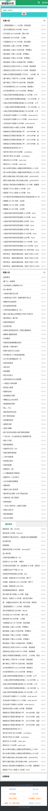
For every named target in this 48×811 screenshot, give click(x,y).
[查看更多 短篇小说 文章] (44, 272)
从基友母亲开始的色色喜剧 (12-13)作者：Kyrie (20, 242)
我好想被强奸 (8, 514)
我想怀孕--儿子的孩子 (11, 477)
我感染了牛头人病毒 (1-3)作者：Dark (17, 189)
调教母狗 (6, 485)
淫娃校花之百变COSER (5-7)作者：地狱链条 (19, 70)
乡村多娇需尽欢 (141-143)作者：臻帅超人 (18, 87)
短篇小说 (6, 272)
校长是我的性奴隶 (9, 306)
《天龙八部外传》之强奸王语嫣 (14, 506)
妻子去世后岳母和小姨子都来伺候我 (16, 432)
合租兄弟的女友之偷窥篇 (12, 379)
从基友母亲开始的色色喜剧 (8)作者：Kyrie (18, 229)
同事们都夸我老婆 (9, 453)
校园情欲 (6, 545)
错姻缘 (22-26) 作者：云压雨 (13, 209)
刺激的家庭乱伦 (9, 322)
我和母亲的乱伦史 (9, 412)
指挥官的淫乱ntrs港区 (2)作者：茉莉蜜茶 (18, 127)
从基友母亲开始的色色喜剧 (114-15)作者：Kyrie (20, 246)
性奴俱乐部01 (8, 461)
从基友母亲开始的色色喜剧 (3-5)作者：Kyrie (19, 217)
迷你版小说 (29, 785)
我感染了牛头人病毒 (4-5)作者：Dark (17, 193)
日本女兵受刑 (8, 518)
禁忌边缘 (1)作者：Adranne (13, 533)
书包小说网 (13, 798)
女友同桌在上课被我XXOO (13, 285)
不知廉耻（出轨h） (35, 798)
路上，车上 (7, 408)
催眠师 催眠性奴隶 (10, 334)
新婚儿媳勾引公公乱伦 (11, 351)
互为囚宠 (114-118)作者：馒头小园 (16, 34)
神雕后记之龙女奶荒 (10, 400)
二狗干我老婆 (8, 457)
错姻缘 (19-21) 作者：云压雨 (13, 205)
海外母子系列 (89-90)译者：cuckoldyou (17, 152)
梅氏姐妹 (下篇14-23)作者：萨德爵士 (17, 58)
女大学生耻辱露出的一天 (12, 359)
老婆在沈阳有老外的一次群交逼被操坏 (17, 330)
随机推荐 (8, 524)
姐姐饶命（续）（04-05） (12, 529)
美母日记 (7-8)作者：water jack (14, 164)
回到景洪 (6, 277)
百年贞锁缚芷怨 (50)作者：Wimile (15, 29)
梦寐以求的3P (8, 510)
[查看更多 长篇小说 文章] (44, 21)
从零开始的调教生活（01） (13, 310)
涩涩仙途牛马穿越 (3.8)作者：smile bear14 (19, 123)
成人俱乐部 (7, 289)
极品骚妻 (6, 371)
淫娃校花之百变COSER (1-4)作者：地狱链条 (19, 66)
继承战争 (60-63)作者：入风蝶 (14, 38)
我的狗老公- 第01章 (10, 318)
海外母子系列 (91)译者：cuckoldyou (16, 156)
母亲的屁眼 (7, 465)
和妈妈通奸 (7, 502)
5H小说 (35, 794)
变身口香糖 (7, 428)
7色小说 (35, 789)
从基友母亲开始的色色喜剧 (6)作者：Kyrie (18, 221)
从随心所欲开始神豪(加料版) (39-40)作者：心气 (20, 111)
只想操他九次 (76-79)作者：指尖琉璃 (17, 42)
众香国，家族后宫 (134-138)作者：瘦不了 (18, 582)
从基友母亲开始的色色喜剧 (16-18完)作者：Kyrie (21, 250)
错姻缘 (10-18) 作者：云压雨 (13, 201)
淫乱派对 (6, 367)
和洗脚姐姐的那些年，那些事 (13, 590)
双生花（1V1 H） (35, 803)
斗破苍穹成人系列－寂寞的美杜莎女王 (17, 298)
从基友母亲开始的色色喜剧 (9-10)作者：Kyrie (20, 233)
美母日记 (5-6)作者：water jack (14, 160)
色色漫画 (12, 794)
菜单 (46, 3)
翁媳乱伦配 (7, 424)
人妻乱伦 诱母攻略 (10, 383)
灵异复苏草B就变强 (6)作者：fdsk (15, 574)
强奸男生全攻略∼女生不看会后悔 (15, 493)
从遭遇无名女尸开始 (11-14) (13, 570)
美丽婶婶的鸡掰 (9, 404)
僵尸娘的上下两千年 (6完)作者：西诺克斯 (18, 82)
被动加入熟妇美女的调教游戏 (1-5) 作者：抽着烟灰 (21, 766)
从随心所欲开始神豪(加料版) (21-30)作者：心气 (20, 103)
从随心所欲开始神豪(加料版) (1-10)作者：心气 (20, 95)
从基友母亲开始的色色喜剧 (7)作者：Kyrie (18, 225)
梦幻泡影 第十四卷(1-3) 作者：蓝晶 (15, 594)
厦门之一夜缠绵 (9, 281)
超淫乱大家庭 (8, 387)
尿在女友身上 (8, 375)
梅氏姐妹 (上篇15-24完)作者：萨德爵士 (17, 50)
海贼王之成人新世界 (10, 489)
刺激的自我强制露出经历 (12, 342)
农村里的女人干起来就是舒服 (14, 355)
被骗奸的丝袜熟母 (9, 302)
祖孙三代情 (7, 440)
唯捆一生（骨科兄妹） (12, 803)
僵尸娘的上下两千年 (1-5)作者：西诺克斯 (18, 78)
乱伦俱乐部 (7, 326)
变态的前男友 (8, 363)
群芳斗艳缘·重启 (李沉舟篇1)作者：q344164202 (21, 176)
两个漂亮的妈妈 (9, 416)
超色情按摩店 (8, 444)
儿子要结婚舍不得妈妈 (11, 473)
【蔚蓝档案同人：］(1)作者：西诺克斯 (17, 25)
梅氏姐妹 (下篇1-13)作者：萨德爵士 (16, 54)
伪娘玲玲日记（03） (10, 449)
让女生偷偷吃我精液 (10, 481)
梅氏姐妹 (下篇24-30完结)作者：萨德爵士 (18, 62)
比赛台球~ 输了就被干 (11, 498)
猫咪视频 (12, 789)
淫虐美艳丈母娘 (9, 396)
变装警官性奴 (8, 420)
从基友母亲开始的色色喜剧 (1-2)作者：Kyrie (19, 213)
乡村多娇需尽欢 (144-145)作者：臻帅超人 (18, 91)
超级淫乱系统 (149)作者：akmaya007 (16, 549)
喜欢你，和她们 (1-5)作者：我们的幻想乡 (18, 598)
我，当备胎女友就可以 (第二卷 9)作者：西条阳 (20, 602)
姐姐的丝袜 (7, 391)
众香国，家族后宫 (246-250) (13, 586)
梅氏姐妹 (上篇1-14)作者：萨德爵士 (16, 46)
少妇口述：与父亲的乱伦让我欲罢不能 (17, 436)
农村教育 (6, 338)
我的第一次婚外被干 (10, 347)
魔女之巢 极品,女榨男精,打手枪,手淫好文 (18, 314)
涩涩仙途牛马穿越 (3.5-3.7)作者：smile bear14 (20, 119)
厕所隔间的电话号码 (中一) (13, 148)
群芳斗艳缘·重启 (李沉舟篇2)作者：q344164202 (21, 180)
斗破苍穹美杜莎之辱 (10, 294)
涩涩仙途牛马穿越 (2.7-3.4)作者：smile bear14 (20, 115)
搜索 (24, 14)
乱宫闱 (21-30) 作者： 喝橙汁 (13, 562)
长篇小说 (6, 21)
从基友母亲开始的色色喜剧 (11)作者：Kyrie (19, 238)
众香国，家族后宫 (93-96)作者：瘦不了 (17, 578)
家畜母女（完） (9, 469)
